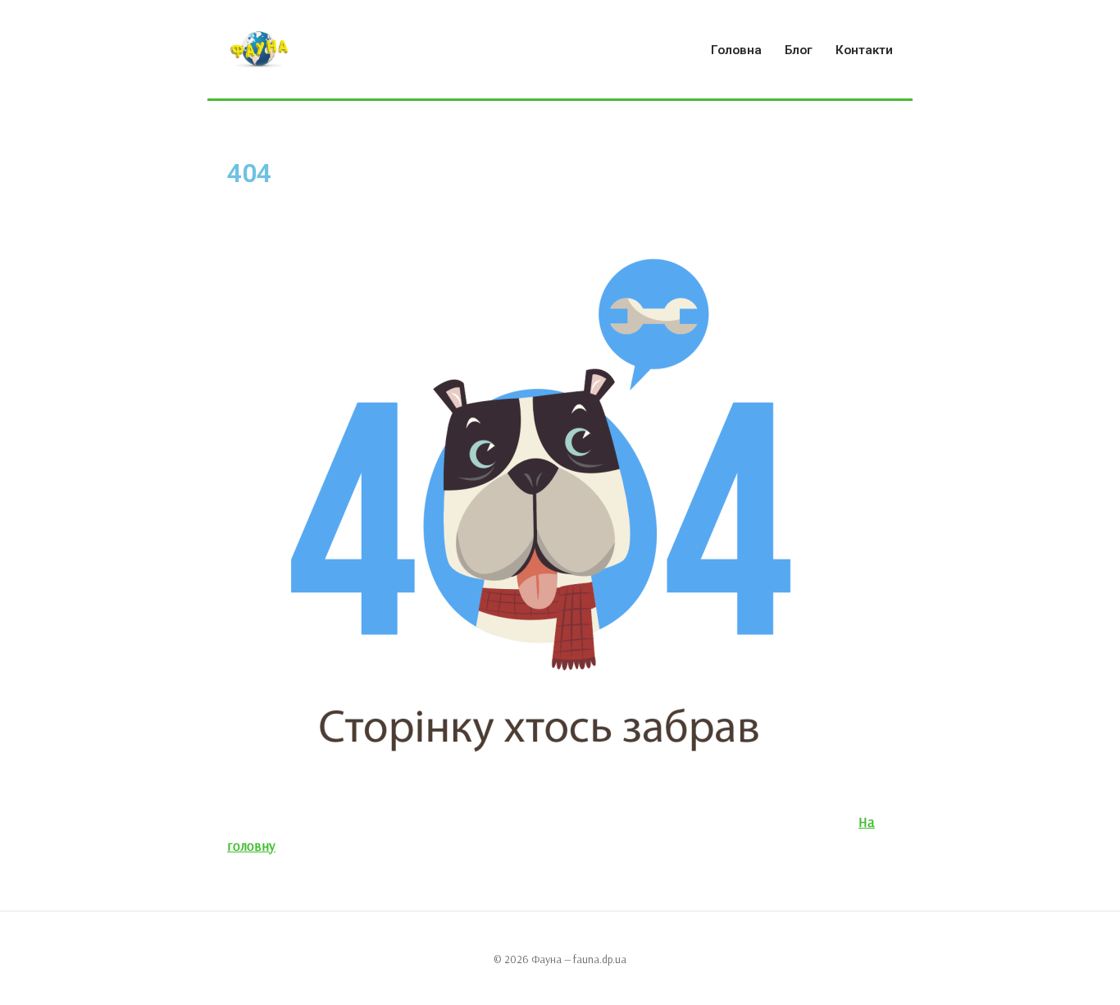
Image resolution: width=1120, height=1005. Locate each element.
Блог (799, 50)
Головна (736, 50)
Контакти (864, 50)
